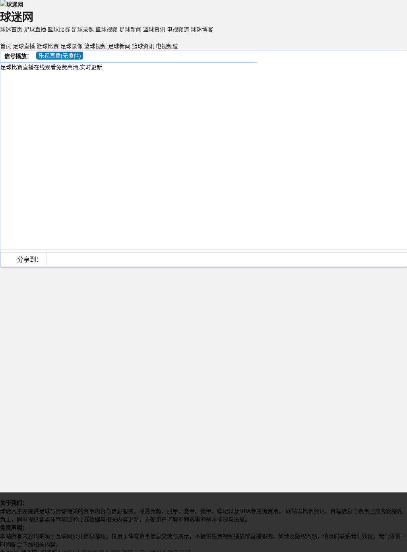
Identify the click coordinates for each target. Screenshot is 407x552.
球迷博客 (202, 29)
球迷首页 (11, 29)
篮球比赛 (59, 29)
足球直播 (35, 29)
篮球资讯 (154, 29)
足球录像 (83, 29)
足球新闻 (130, 29)
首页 (5, 46)
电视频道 (178, 29)
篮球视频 (106, 29)
